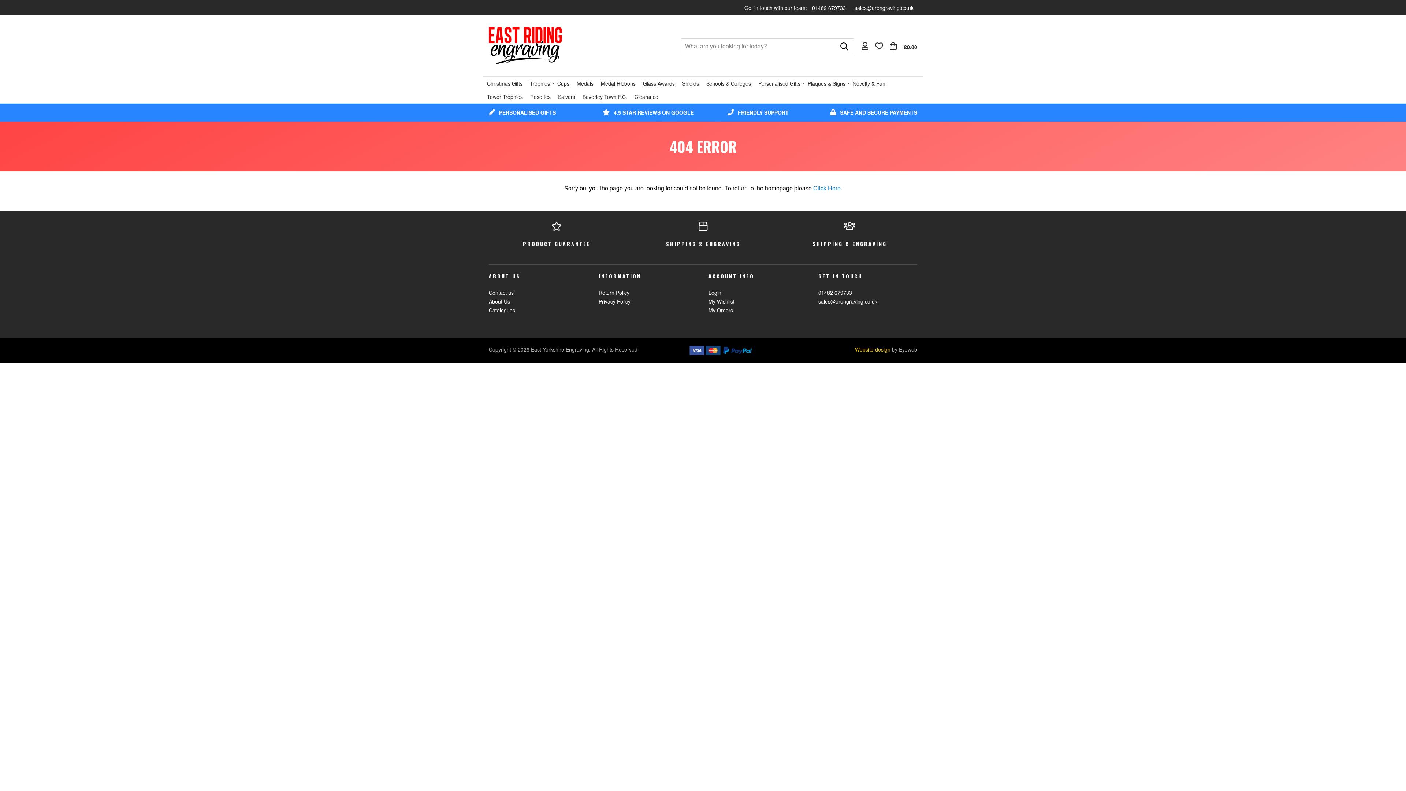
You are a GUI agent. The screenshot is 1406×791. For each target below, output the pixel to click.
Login (714, 292)
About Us (499, 301)
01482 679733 (829, 7)
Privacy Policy (615, 301)
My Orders (720, 310)
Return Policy (614, 292)
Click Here (827, 188)
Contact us (501, 292)
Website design (872, 349)
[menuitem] (903, 46)
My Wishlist (721, 301)
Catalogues (502, 310)
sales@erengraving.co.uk (884, 7)
